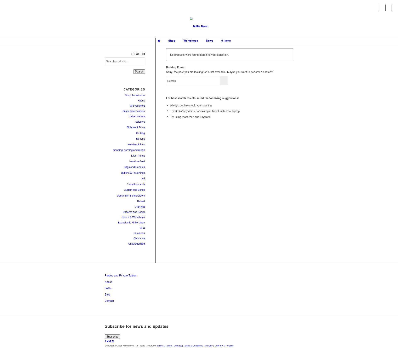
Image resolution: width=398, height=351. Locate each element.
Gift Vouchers (137, 105)
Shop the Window (135, 95)
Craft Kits (140, 206)
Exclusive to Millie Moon (131, 222)
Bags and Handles (134, 167)
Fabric (141, 100)
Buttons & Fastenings (133, 172)
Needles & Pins (136, 144)
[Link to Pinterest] (389, 8)
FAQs (108, 288)
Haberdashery (137, 116)
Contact (109, 301)
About (108, 282)
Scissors (140, 121)
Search (139, 71)
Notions (140, 138)
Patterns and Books (134, 211)
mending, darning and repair (129, 150)
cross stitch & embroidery (131, 195)
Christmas (139, 238)
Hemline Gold (137, 161)
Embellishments (136, 184)
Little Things (138, 155)
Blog (107, 294)
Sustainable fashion (134, 111)
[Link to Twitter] (382, 8)
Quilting (140, 133)
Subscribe (112, 336)
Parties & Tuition (164, 345)
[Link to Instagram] (395, 8)
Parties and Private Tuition (120, 275)
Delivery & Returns (224, 345)
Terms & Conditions (193, 345)
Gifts (142, 227)
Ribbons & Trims (135, 127)
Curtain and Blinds (134, 189)
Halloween (139, 233)
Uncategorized (136, 243)
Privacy (209, 345)
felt (143, 178)
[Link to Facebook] (376, 8)
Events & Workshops (133, 217)
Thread (141, 201)
